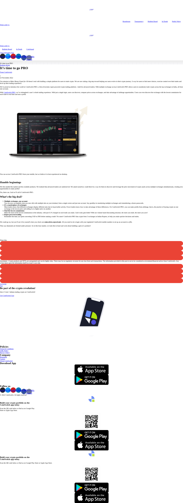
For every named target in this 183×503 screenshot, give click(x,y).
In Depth (165, 21)
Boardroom (126, 21)
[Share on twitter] (91, 243)
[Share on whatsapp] (91, 280)
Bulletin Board (153, 21)
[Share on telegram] (91, 257)
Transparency (138, 21)
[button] (4, 25)
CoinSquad (30, 49)
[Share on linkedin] (91, 248)
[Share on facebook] (91, 253)
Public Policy (176, 21)
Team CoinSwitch (6, 72)
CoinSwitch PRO (9, 92)
